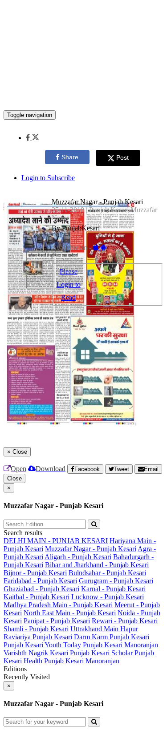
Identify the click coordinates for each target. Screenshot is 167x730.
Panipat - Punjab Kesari (57, 621)
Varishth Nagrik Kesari (36, 653)
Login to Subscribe (48, 177)
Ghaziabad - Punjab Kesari (41, 589)
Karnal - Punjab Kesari (113, 589)
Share (69, 157)
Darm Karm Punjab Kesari (111, 637)
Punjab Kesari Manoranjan (120, 645)
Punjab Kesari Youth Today (42, 645)
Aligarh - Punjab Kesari (78, 557)
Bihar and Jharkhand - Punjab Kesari (97, 565)
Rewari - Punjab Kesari (125, 621)
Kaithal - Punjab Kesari (36, 597)
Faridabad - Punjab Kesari (40, 581)
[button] (32, 137)
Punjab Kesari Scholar (101, 653)
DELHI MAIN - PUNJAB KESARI (56, 540)
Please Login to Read (69, 284)
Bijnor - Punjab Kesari (35, 573)
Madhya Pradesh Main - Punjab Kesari (58, 605)
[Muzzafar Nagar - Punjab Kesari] (83, 97)
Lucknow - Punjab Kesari (107, 597)
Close (14, 478)
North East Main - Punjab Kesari (70, 613)
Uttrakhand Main (95, 629)
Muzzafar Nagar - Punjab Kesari (90, 549)
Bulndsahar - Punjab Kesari (107, 573)
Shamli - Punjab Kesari (36, 629)
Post (122, 157)
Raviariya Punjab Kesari (38, 637)
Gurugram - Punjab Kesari (116, 581)
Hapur (129, 629)
